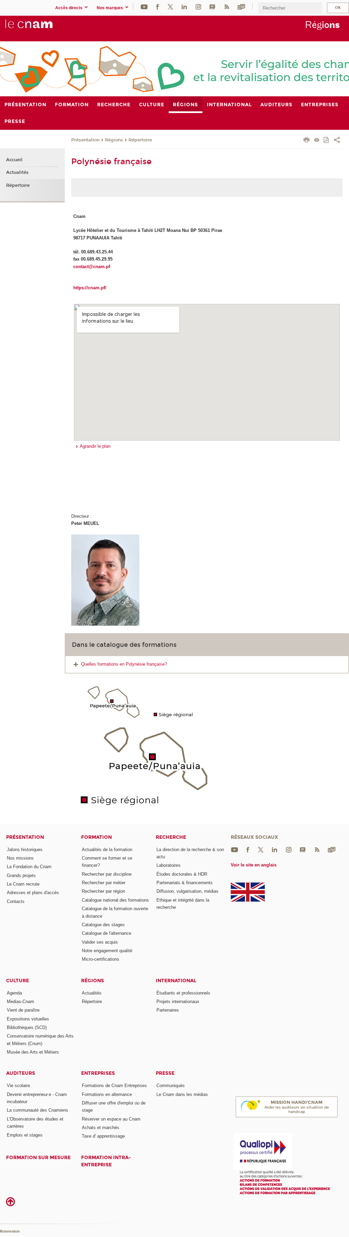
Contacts (16, 901)
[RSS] (227, 6)
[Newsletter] (241, 6)
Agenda (14, 993)
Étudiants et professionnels (183, 993)
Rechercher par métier (103, 882)
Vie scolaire (18, 1085)
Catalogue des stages (103, 924)
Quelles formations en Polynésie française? (124, 664)
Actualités (17, 172)
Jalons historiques (25, 849)
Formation (96, 837)
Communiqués (170, 1085)
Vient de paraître (23, 1010)
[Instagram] (198, 6)
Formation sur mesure (38, 1157)
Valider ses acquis (100, 942)
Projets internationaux (177, 1001)
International (176, 981)
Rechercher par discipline (107, 874)
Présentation (85, 140)
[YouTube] (144, 6)
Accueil (14, 160)
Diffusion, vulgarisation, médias (187, 891)
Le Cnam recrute (23, 884)
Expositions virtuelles (28, 1018)
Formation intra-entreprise (106, 1161)
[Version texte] (317, 140)
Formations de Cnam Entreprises (114, 1085)
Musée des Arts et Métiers (33, 1052)
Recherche (171, 837)
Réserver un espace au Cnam (111, 1119)
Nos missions (20, 858)
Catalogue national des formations (115, 900)
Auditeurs (20, 1073)
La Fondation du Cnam (29, 866)
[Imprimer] (306, 140)
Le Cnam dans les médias (182, 1094)
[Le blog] (212, 6)
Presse (165, 1073)
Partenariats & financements (184, 882)
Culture (17, 981)
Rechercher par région (103, 891)
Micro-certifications (100, 959)
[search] (290, 8)
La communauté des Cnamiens (37, 1110)
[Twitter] (170, 6)
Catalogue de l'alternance (106, 933)
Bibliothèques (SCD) (27, 1027)
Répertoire (140, 140)
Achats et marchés (100, 1127)
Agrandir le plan (95, 446)
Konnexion (10, 1231)
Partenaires (167, 1010)
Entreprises (98, 1073)
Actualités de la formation (107, 849)
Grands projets (21, 875)
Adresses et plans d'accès (33, 892)
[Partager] (337, 140)
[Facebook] (157, 6)
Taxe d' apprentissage (103, 1136)
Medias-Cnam (20, 1001)
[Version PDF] (327, 140)
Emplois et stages (25, 1135)
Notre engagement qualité (107, 950)
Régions (114, 140)
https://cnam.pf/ (89, 287)
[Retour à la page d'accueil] (40, 28)
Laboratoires (168, 865)
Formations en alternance (107, 1094)
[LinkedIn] (184, 6)
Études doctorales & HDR (181, 874)
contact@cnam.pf (91, 266)
